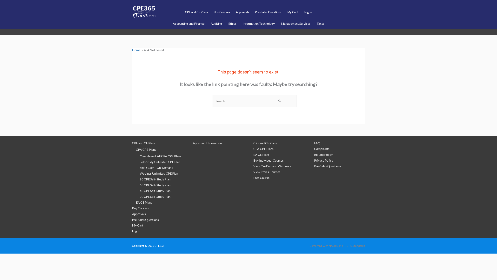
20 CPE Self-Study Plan (155, 196)
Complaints (321, 148)
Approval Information (207, 143)
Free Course (261, 177)
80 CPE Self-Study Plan (155, 179)
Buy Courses (140, 208)
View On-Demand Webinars (272, 166)
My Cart (137, 225)
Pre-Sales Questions (145, 219)
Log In (136, 231)
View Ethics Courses (266, 172)
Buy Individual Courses (268, 160)
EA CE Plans (144, 202)
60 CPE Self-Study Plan (155, 185)
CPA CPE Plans (146, 149)
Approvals (139, 214)
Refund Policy (323, 154)
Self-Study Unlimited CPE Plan (160, 162)
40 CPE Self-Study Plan (155, 190)
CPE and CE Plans (144, 143)
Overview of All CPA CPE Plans (160, 156)
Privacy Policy (323, 160)
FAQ (317, 143)
